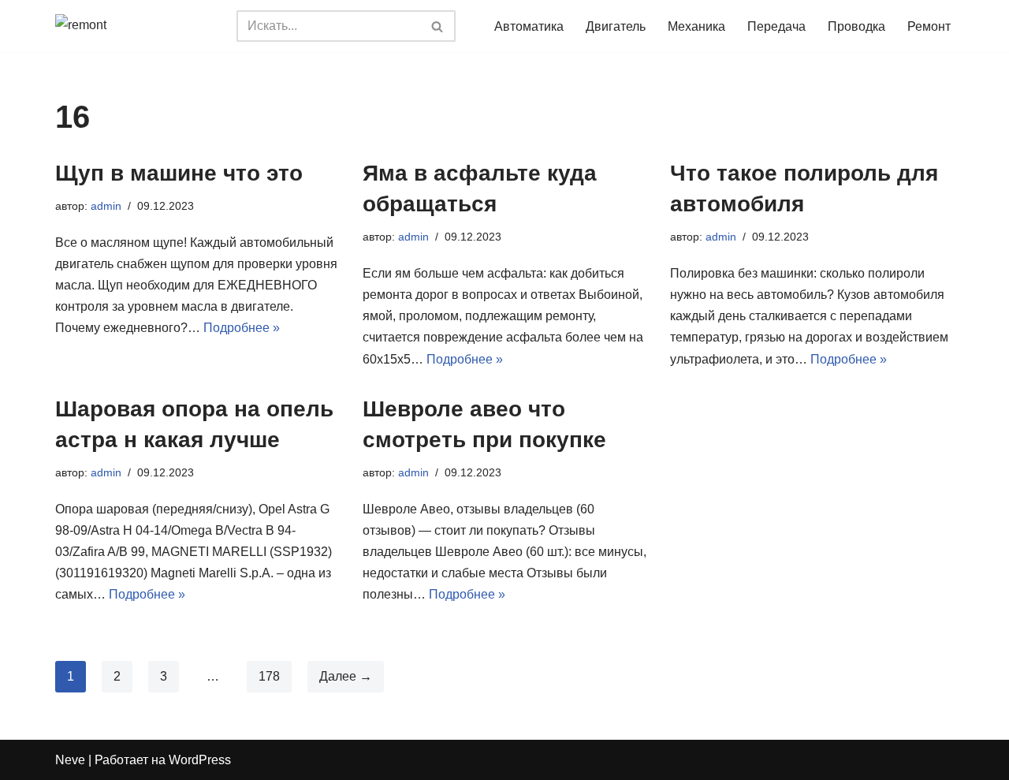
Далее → (345, 676)
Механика (696, 26)
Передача (776, 26)
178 (269, 676)
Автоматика (529, 26)
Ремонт (929, 26)
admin (106, 206)
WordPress (200, 760)
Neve (70, 760)
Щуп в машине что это (179, 173)
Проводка (856, 26)
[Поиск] (438, 26)
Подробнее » (241, 327)
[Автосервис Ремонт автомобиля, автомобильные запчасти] (134, 26)
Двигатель (616, 26)
